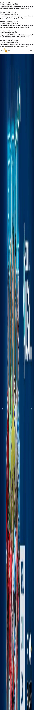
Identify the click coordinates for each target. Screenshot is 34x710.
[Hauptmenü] (31, 50)
